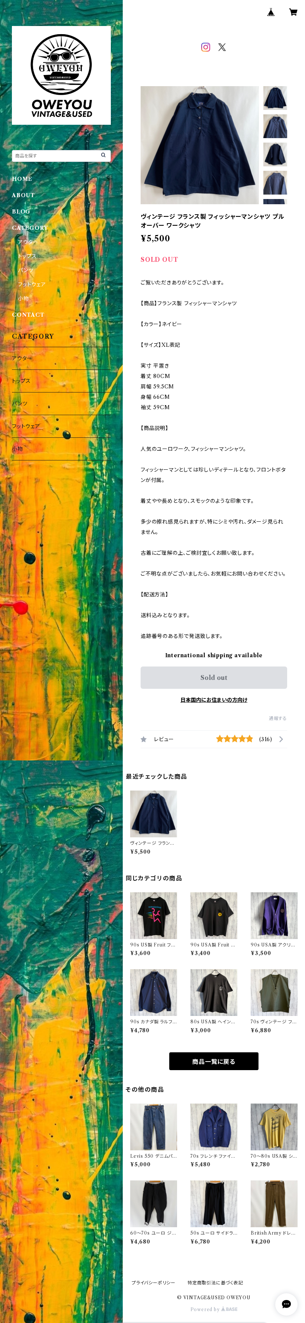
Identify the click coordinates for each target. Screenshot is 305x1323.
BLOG (21, 211)
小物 (23, 298)
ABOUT (23, 195)
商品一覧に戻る (213, 1061)
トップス (27, 256)
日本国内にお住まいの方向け (213, 700)
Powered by (205, 1309)
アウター (28, 242)
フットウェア (32, 284)
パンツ (25, 270)
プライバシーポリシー (154, 1282)
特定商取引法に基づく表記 (215, 1282)
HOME (22, 179)
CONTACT (28, 315)
